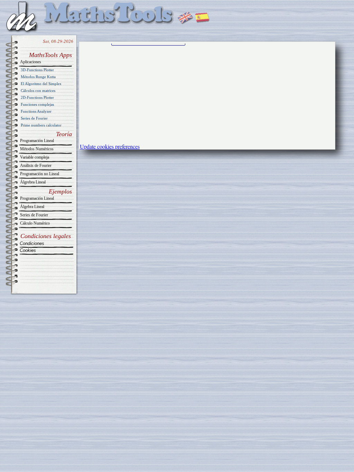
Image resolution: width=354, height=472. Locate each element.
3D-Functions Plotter (37, 70)
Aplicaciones (30, 61)
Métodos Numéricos (37, 149)
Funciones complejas (37, 104)
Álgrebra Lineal (33, 182)
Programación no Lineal (39, 173)
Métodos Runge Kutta (38, 77)
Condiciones (32, 243)
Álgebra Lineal (32, 206)
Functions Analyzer (36, 111)
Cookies (28, 250)
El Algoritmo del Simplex (41, 84)
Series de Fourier (34, 118)
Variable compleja (34, 157)
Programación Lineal (37, 140)
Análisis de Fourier (36, 165)
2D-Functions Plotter (37, 97)
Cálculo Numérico (35, 223)
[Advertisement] (132, 90)
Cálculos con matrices (38, 90)
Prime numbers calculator (41, 125)
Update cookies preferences (110, 146)
